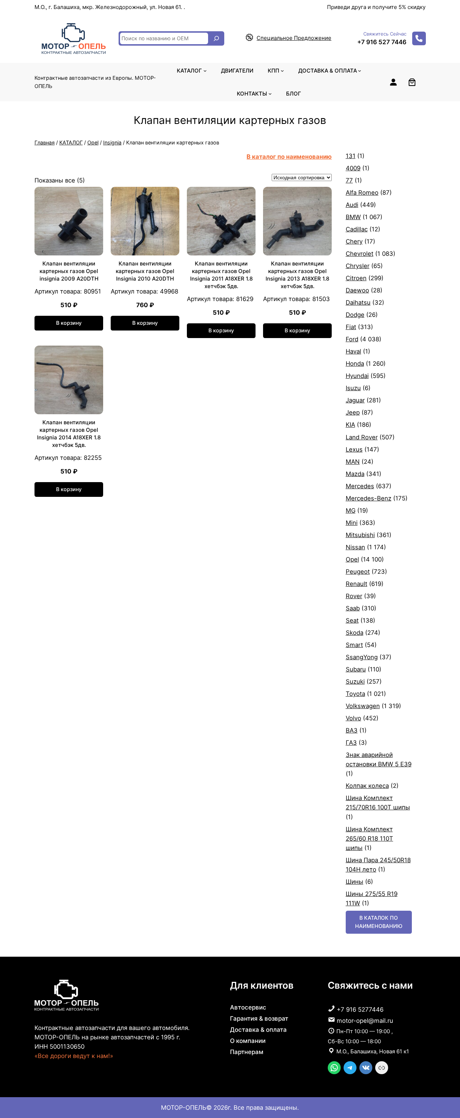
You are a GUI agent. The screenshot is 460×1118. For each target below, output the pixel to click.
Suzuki (355, 681)
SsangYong (362, 657)
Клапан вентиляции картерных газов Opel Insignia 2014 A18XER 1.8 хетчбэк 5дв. (69, 433)
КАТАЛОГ (71, 142)
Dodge (355, 314)
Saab (353, 608)
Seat (352, 620)
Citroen (356, 278)
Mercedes (360, 486)
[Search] (216, 38)
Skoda (354, 632)
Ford (352, 339)
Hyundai (357, 375)
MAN (353, 461)
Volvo (353, 718)
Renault (356, 583)
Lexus (354, 449)
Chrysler (357, 265)
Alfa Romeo (362, 192)
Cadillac (357, 229)
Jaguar (355, 400)
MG (350, 510)
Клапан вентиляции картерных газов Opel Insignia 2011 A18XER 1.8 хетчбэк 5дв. (221, 275)
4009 (353, 168)
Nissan (355, 547)
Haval (353, 351)
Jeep (353, 412)
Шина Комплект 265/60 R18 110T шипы (369, 838)
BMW (353, 217)
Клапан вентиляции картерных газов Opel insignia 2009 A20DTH (69, 271)
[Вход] (393, 82)
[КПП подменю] (282, 70)
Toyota (355, 693)
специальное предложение (294, 37)
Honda (355, 363)
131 (350, 156)
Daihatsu (358, 302)
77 (349, 180)
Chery (354, 241)
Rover (354, 596)
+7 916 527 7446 (381, 42)
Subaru (356, 669)
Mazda (355, 473)
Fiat (351, 327)
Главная (44, 142)
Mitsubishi (360, 535)
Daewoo (357, 290)
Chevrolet (359, 253)
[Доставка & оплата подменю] (359, 70)
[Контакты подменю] (270, 93)
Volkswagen (363, 706)
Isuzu (353, 388)
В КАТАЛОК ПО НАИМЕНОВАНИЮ (378, 922)
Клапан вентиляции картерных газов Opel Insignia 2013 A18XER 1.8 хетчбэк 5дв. (297, 275)
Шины (354, 881)
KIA (350, 424)
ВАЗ (352, 730)
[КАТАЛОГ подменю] (205, 70)
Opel (92, 142)
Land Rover (362, 437)
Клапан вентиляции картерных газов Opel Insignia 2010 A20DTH (145, 271)
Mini (352, 522)
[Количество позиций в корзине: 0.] (412, 82)
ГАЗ (351, 742)
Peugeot (358, 571)
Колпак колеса (367, 785)
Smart (354, 644)
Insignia (112, 142)
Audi (352, 204)
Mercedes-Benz (368, 498)
